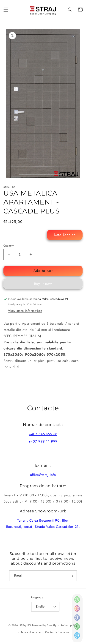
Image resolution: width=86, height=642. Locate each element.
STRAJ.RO (25, 625)
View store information (25, 310)
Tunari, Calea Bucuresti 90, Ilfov (43, 520)
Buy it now (43, 283)
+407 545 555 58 (43, 434)
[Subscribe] (72, 576)
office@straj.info (43, 474)
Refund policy (69, 625)
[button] (6, 10)
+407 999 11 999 (43, 441)
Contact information (57, 632)
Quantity (8, 246)
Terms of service (31, 632)
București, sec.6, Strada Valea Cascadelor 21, (43, 526)
